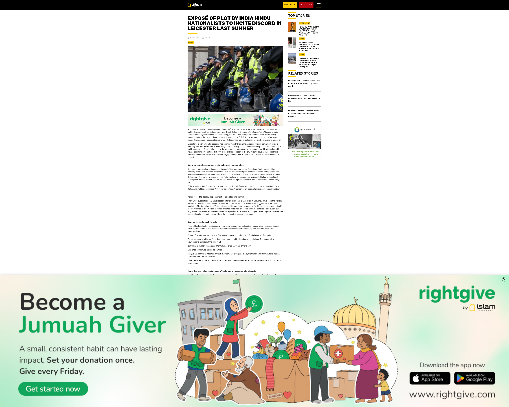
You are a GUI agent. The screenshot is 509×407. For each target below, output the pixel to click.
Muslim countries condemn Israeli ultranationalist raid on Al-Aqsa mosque (309, 62)
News (191, 43)
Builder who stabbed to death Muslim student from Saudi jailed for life (309, 47)
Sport (307, 23)
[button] (504, 279)
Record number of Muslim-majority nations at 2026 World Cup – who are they (309, 31)
